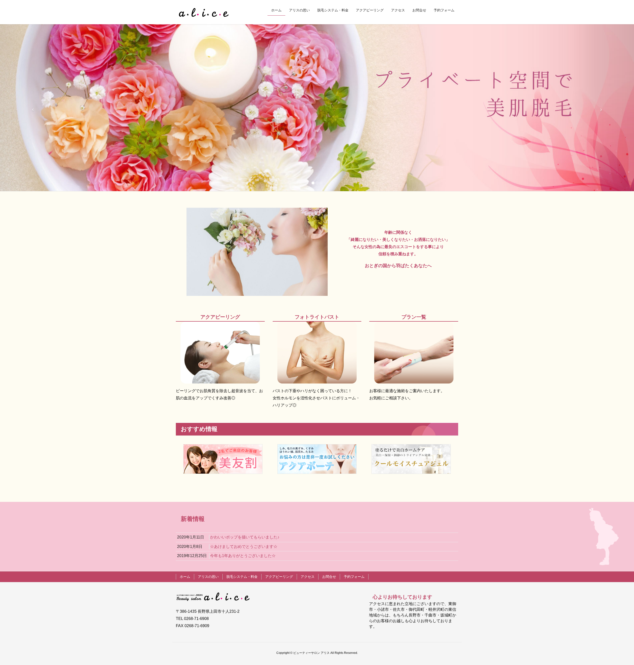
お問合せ (329, 577)
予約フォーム (354, 577)
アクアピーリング (279, 577)
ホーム (185, 577)
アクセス (308, 577)
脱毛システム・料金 (242, 577)
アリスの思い (208, 577)
